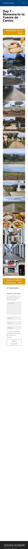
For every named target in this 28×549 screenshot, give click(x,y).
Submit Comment (14, 342)
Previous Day (11, 31)
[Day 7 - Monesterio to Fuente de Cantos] (14, 53)
